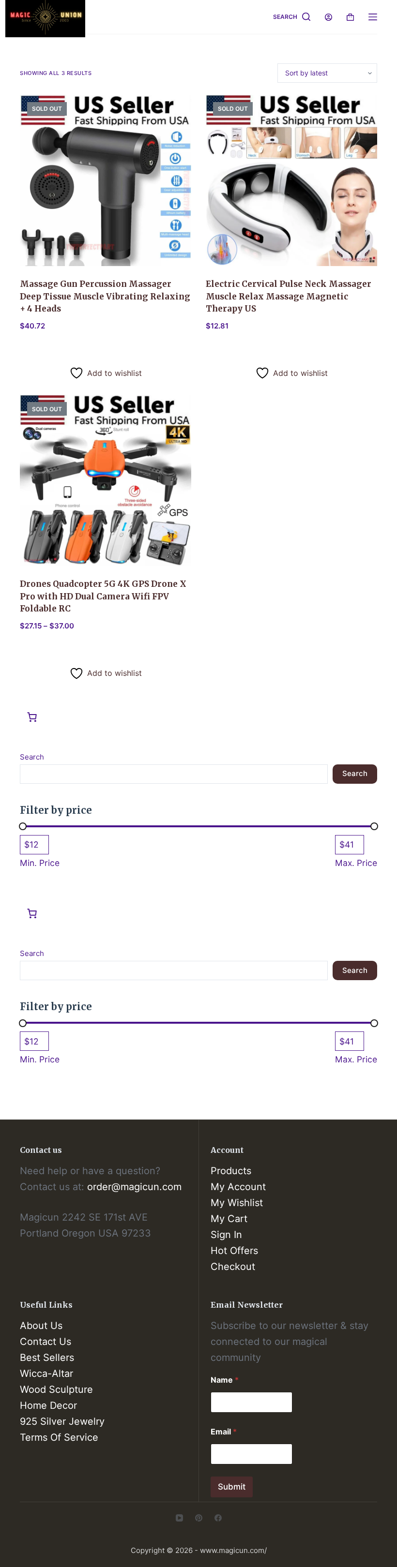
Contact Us (45, 1341)
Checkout (233, 1266)
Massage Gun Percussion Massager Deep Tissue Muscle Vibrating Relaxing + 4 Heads (105, 296)
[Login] (328, 17)
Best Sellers (47, 1357)
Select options (55, 652)
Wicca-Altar (46, 1373)
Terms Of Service (59, 1437)
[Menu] (372, 17)
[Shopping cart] (350, 17)
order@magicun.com (134, 1187)
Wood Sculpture (56, 1389)
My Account (238, 1187)
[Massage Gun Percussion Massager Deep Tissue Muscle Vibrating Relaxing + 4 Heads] (105, 180)
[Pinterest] (198, 1518)
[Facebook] (218, 1518)
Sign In (226, 1234)
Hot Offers (234, 1250)
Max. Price (356, 863)
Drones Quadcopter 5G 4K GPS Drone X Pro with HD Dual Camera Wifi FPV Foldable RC (103, 596)
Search (32, 756)
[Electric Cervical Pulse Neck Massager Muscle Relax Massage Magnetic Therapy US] (291, 180)
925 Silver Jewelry (62, 1421)
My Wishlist (237, 1203)
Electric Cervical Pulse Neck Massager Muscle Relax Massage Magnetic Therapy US (288, 296)
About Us (41, 1325)
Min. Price (40, 863)
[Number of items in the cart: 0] (32, 717)
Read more (48, 351)
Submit (231, 1487)
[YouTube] (179, 1518)
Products (231, 1171)
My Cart (229, 1218)
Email (224, 1431)
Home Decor (48, 1405)
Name (225, 1380)
